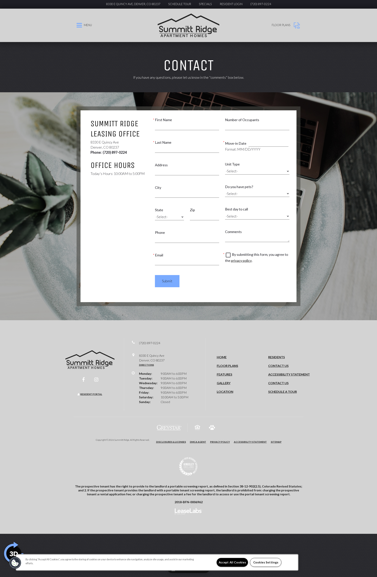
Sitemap (276, 441)
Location (225, 391)
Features (224, 374)
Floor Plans (227, 366)
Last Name (163, 142)
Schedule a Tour (282, 391)
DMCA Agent (198, 441)
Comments (233, 232)
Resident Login (231, 4)
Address (161, 165)
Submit (167, 281)
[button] (83, 379)
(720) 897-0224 (260, 4)
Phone (160, 232)
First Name (163, 120)
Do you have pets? (239, 187)
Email (159, 255)
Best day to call (236, 209)
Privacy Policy (220, 441)
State (159, 210)
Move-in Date (235, 143)
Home (222, 357)
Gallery (224, 383)
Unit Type (232, 164)
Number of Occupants (242, 120)
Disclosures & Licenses (171, 441)
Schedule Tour (179, 4)
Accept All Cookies (232, 562)
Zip (192, 210)
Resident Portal (91, 394)
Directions (146, 364)
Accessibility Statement (289, 374)
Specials (205, 4)
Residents (276, 357)
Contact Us (278, 366)
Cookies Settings (265, 562)
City (158, 187)
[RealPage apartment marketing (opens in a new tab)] (188, 511)
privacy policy (241, 260)
